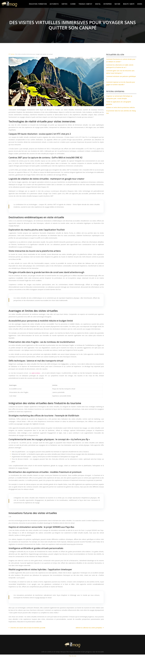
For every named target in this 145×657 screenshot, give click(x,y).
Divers (139, 4)
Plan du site (72, 656)
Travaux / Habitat (85, 4)
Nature (117, 4)
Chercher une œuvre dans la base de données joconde (27, 628)
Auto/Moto (54, 4)
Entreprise (107, 4)
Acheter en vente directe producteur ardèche (120, 107)
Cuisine (73, 4)
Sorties (64, 4)
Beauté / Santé (128, 4)
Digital (98, 4)
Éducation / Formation (38, 4)
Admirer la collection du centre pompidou (89, 628)
